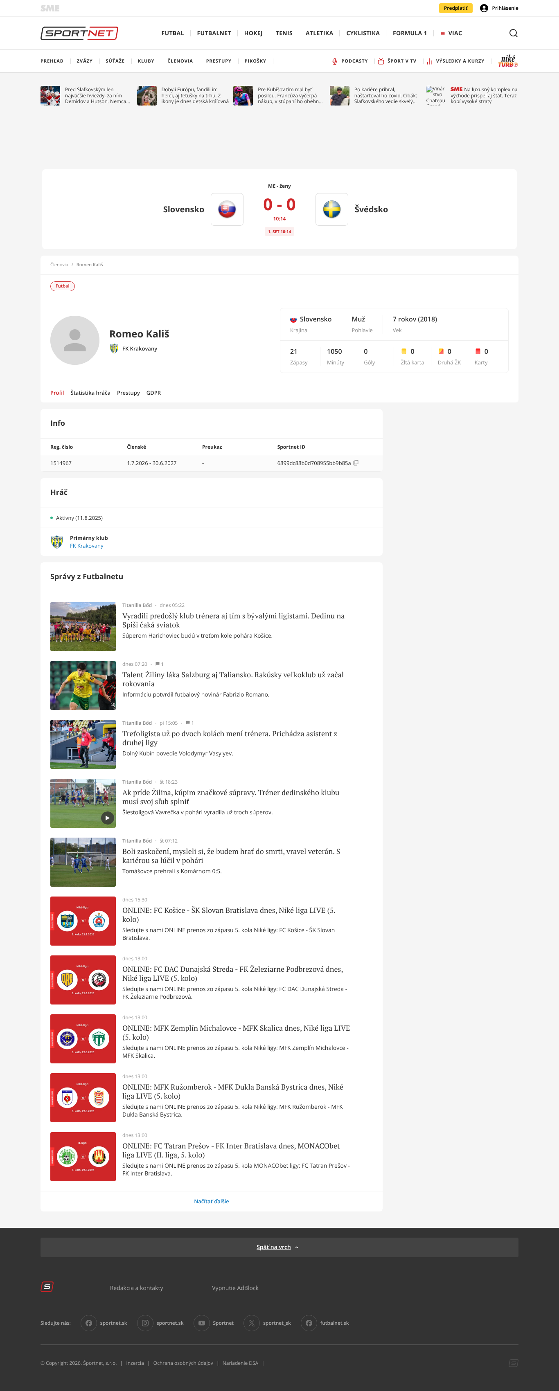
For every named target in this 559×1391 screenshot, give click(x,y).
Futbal (173, 33)
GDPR (154, 392)
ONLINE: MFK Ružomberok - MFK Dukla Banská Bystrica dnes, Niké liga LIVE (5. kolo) (232, 1091)
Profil (57, 392)
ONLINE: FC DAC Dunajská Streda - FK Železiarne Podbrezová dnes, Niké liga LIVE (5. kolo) (232, 973)
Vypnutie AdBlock (235, 1288)
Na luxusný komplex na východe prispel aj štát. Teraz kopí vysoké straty (484, 95)
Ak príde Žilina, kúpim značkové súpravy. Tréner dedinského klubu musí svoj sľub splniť (230, 797)
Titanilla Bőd (137, 605)
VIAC (455, 33)
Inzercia (135, 1363)
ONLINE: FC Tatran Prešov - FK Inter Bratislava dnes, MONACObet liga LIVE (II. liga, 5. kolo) (231, 1150)
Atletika (319, 33)
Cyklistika (363, 33)
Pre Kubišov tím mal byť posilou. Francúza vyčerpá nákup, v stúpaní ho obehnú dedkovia (290, 95)
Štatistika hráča (90, 392)
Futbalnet (214, 33)
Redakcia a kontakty (136, 1288)
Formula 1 (410, 33)
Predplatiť (456, 7)
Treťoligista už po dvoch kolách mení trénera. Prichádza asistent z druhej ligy (230, 738)
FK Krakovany (139, 348)
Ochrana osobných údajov (183, 1363)
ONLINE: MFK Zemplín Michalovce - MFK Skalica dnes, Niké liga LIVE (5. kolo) (236, 1032)
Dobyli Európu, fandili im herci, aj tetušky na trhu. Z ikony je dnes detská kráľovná (195, 95)
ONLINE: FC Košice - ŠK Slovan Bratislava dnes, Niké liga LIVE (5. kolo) (229, 915)
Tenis (284, 33)
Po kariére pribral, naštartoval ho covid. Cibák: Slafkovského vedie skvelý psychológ (385, 95)
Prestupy (128, 392)
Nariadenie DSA (241, 1363)
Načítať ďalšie (211, 1201)
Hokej (253, 33)
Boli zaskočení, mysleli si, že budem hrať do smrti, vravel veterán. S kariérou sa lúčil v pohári (231, 856)
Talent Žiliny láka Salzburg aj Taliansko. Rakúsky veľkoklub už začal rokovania (233, 679)
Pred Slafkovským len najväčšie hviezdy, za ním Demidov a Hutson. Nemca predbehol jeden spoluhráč (96, 95)
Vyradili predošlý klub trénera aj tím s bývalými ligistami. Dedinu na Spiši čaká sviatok (233, 620)
